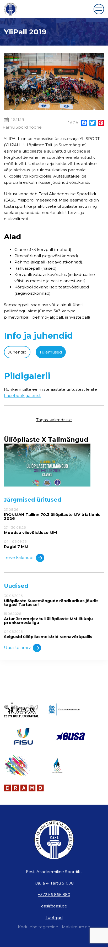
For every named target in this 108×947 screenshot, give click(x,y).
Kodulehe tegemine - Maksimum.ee (54, 926)
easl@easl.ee (54, 906)
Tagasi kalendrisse (54, 419)
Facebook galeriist (22, 395)
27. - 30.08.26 (30, 530)
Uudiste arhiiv (17, 647)
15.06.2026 (48, 618)
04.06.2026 (48, 634)
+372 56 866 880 (54, 894)
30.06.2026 (51, 600)
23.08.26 (52, 514)
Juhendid (17, 352)
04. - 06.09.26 (16, 544)
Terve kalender (19, 557)
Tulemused (50, 352)
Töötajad (54, 917)
